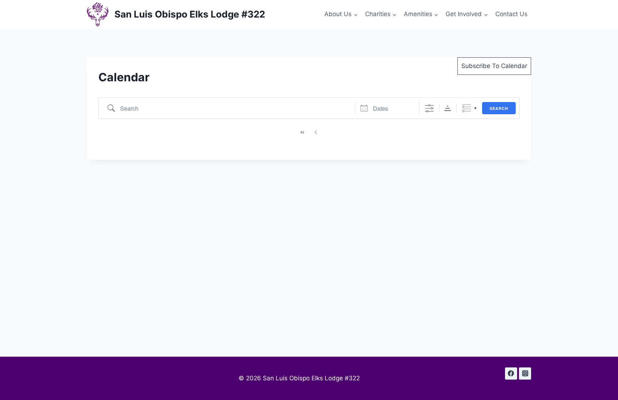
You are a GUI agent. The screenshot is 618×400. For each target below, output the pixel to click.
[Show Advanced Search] (429, 108)
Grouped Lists (466, 108)
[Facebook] (511, 373)
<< (302, 132)
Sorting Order (447, 108)
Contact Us (511, 14)
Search (499, 108)
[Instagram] (525, 373)
